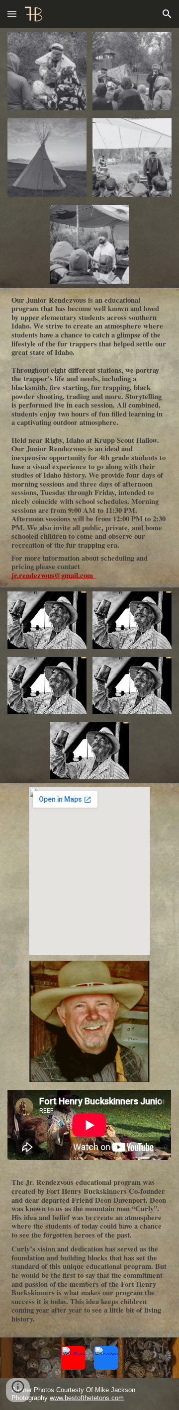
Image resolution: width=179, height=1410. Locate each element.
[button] (12, 13)
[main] (89, 438)
